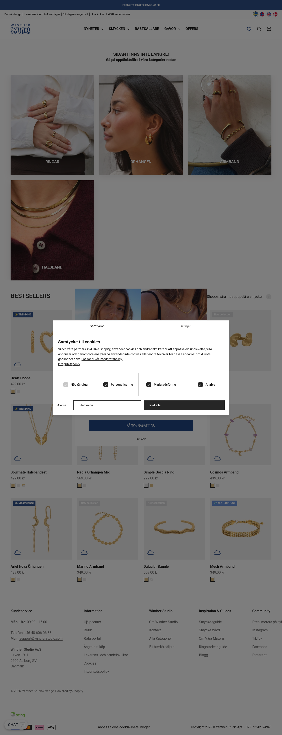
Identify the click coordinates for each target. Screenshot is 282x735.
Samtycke (97, 326)
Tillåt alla (154, 405)
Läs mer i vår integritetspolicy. (102, 359)
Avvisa (62, 405)
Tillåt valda (85, 405)
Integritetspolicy (69, 364)
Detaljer (185, 326)
